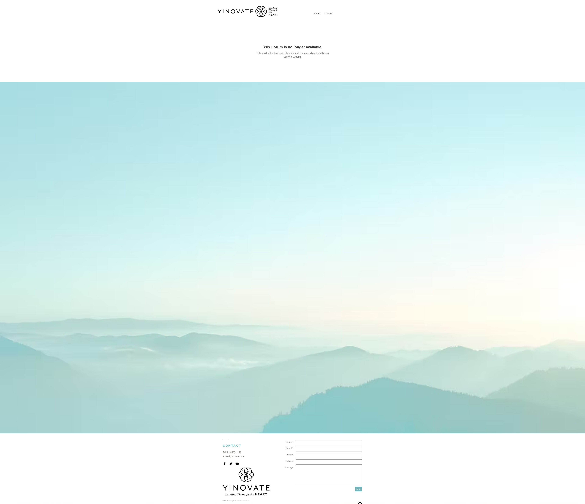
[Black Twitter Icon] (231, 464)
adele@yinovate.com (234, 456)
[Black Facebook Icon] (225, 464)
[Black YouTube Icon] (237, 464)
